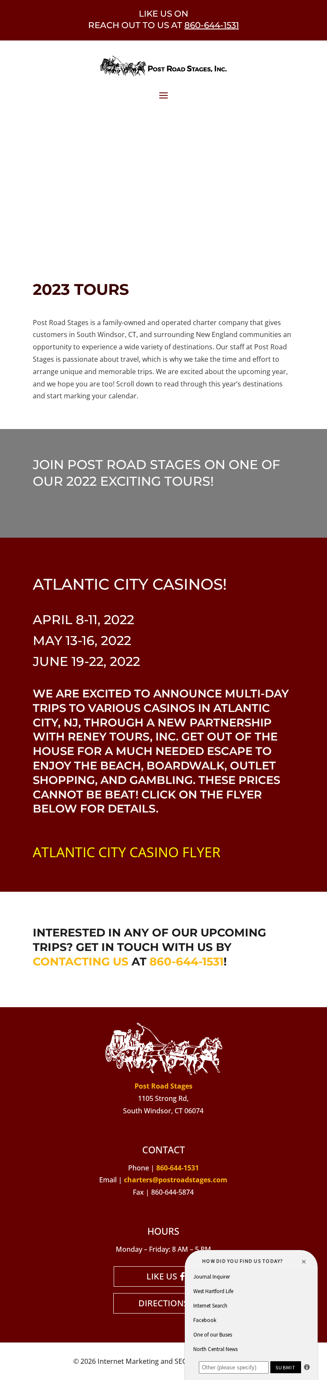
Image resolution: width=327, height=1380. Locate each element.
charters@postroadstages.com (175, 1179)
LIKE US (161, 1276)
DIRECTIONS (163, 1303)
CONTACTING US (81, 961)
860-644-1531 (211, 25)
